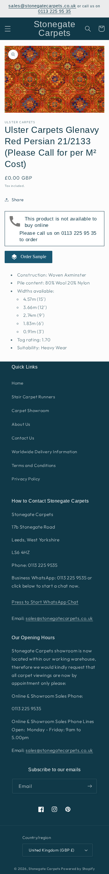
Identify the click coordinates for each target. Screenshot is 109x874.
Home (18, 383)
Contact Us (23, 438)
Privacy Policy (26, 479)
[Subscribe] (90, 786)
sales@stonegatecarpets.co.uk (42, 6)
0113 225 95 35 (54, 11)
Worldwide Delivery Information (44, 451)
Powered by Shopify (78, 868)
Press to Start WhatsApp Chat (45, 602)
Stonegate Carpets (44, 868)
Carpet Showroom (30, 410)
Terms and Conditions (34, 465)
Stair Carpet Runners (33, 396)
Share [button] (18, 199)
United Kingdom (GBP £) (51, 850)
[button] (7, 28)
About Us (21, 424)
